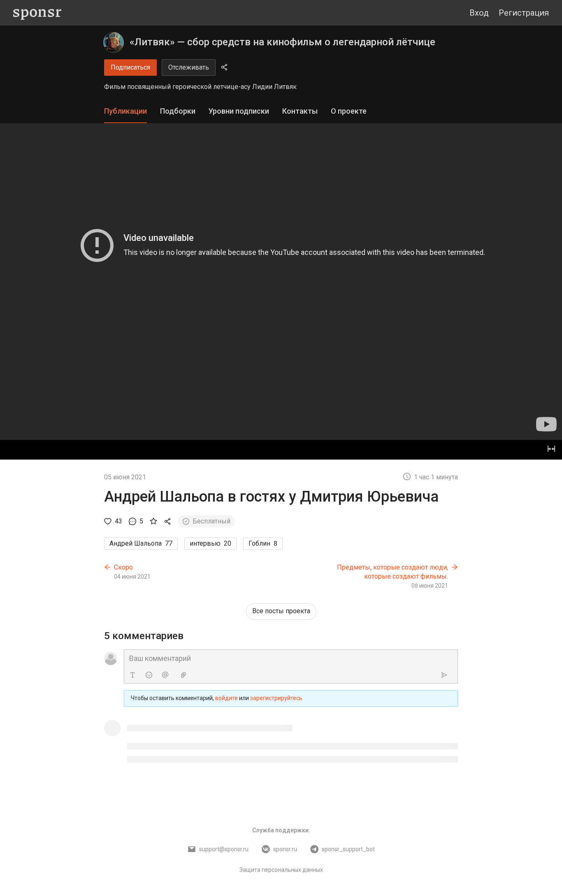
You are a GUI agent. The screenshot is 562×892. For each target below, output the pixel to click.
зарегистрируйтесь (276, 698)
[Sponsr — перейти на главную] (37, 13)
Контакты (300, 111)
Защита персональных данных (281, 869)
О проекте (349, 111)
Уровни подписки (239, 111)
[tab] (125, 111)
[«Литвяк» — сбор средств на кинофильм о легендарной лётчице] (113, 42)
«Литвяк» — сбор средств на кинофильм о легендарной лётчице (282, 42)
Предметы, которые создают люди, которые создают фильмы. (392, 571)
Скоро (123, 567)
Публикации (125, 111)
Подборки (177, 111)
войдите (226, 698)
